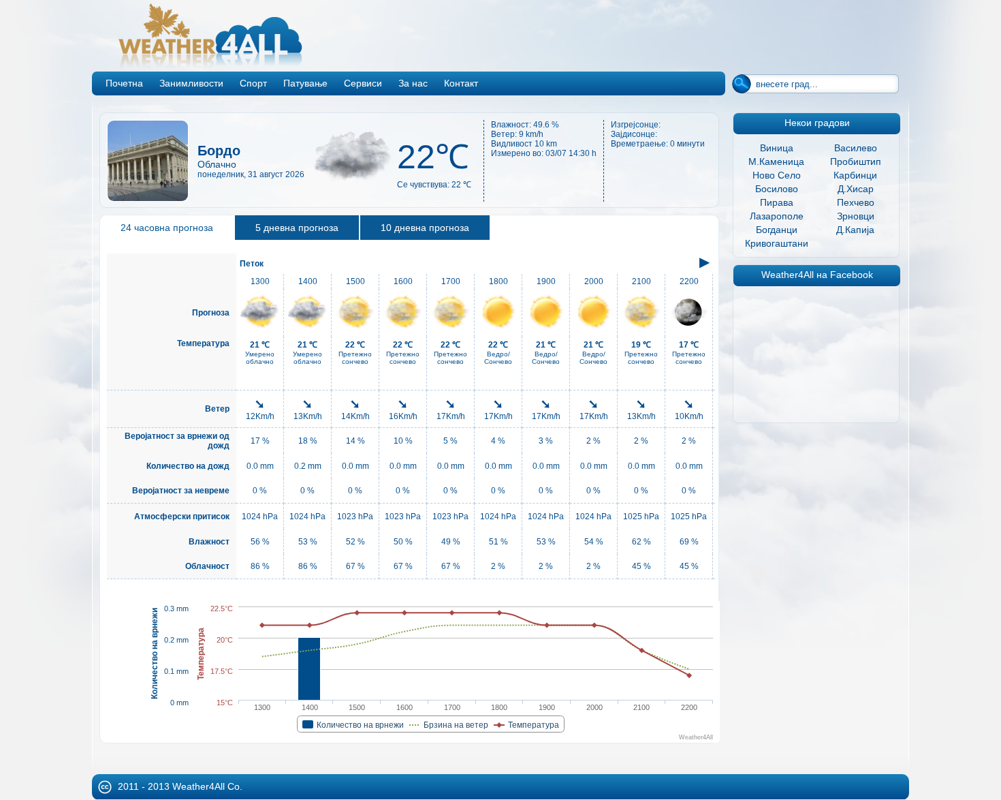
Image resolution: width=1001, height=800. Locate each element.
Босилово (776, 188)
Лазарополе (777, 216)
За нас (413, 83)
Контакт (461, 83)
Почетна (124, 83)
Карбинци (855, 175)
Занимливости (191, 83)
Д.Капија (855, 229)
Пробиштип (855, 161)
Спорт (253, 83)
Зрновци (855, 216)
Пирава (776, 202)
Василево (855, 147)
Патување (305, 83)
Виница (776, 147)
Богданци (776, 229)
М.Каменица (776, 161)
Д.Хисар (856, 188)
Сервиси (363, 83)
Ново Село (776, 175)
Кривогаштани (776, 243)
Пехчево (855, 202)
